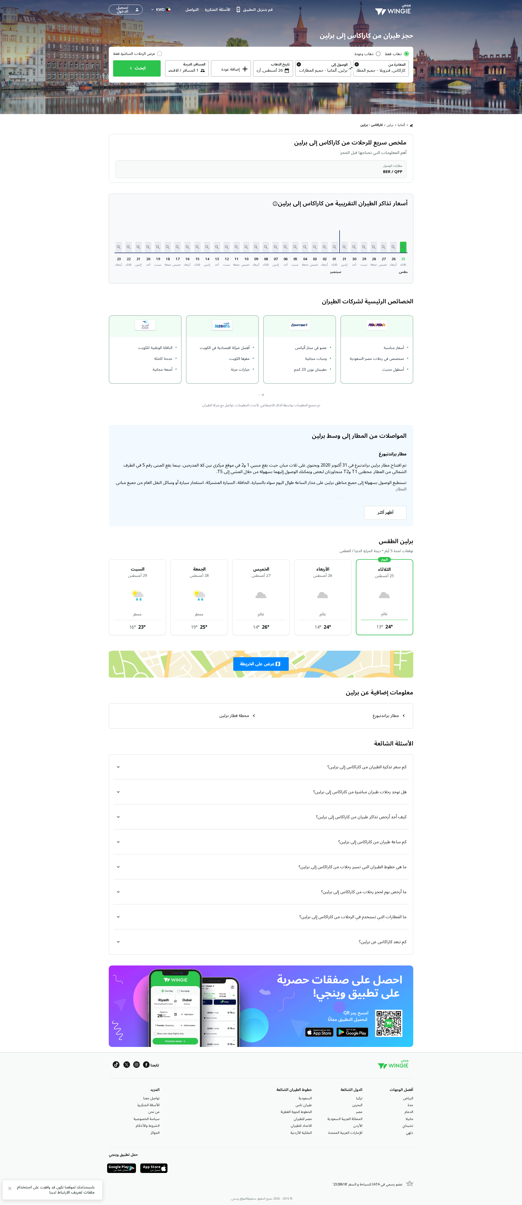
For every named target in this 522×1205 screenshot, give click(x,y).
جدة (410, 1105)
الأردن (357, 1126)
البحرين (357, 1105)
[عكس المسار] (351, 69)
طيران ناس (304, 1105)
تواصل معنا (151, 1098)
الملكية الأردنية (301, 1133)
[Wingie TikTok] (116, 1066)
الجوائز (155, 1133)
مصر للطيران (303, 1119)
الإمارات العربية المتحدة (345, 1133)
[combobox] (381, 70)
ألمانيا (401, 125)
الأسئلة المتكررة (148, 1105)
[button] (403, 247)
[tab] (263, 395)
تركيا (359, 1098)
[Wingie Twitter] (126, 1065)
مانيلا (409, 1119)
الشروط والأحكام (148, 1126)
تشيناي (407, 1126)
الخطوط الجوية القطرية (296, 1112)
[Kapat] (10, 1189)
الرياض (408, 1098)
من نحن (154, 1112)
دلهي (409, 1133)
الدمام (409, 1112)
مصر (359, 1112)
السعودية (305, 1098)
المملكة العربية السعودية (344, 1119)
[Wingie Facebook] (146, 1065)
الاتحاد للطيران (301, 1126)
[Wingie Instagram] (136, 1065)
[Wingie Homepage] (394, 9)
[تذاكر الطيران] (411, 125)
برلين (390, 125)
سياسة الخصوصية (146, 1119)
